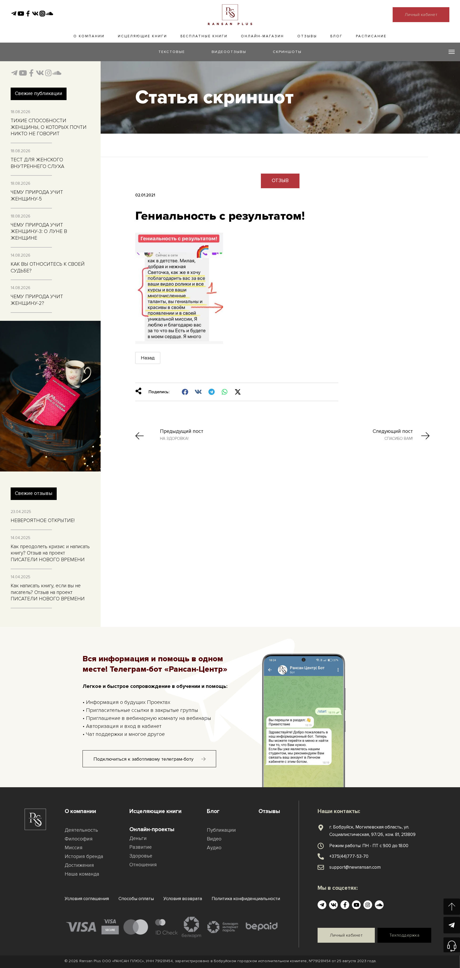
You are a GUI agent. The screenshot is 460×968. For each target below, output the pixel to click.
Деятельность (81, 830)
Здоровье (140, 856)
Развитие (140, 847)
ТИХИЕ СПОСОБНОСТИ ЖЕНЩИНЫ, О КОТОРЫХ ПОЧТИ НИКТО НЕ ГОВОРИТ (49, 127)
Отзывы (307, 36)
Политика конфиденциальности (246, 898)
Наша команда (82, 874)
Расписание (371, 36)
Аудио (214, 848)
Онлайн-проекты (151, 829)
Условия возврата (182, 898)
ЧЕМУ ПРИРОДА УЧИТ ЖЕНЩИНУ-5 (37, 195)
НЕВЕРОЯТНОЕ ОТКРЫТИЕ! (43, 521)
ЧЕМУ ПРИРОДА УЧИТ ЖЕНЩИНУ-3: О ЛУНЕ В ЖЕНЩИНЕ (39, 231)
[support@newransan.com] (321, 867)
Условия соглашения (87, 898)
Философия (79, 839)
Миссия (74, 848)
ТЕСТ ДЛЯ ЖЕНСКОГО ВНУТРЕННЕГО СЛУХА (37, 163)
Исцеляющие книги (142, 36)
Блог (336, 36)
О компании (89, 36)
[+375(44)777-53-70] (321, 856)
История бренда (84, 857)
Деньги (138, 838)
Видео (214, 839)
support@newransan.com (355, 867)
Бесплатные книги (204, 36)
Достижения (79, 865)
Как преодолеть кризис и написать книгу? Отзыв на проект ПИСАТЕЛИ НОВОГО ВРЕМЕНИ (50, 553)
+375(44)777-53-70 (348, 856)
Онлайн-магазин (262, 36)
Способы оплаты (136, 898)
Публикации (221, 830)
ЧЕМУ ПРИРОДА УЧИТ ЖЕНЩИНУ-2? (37, 300)
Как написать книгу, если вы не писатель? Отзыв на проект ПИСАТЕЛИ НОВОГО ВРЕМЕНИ (48, 592)
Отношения (143, 865)
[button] (185, 392)
